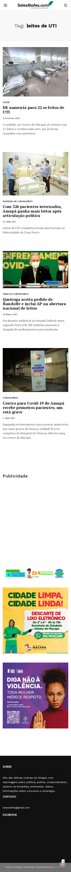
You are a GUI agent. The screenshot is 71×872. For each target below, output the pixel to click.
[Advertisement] (35, 523)
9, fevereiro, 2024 (11, 118)
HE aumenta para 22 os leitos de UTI (33, 109)
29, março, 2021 (10, 314)
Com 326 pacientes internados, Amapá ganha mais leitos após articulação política (32, 211)
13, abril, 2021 (9, 221)
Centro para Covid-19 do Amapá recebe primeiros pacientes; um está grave (33, 407)
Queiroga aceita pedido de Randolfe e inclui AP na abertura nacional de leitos (34, 304)
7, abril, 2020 (9, 418)
